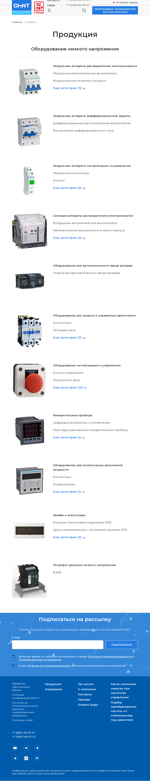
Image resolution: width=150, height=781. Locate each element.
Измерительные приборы (72, 415)
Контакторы (62, 323)
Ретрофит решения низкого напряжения (84, 565)
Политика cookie (22, 720)
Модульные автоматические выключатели (85, 73)
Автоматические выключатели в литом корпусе (89, 230)
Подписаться (122, 644)
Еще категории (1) (67, 437)
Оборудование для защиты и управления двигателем (94, 315)
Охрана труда (88, 704)
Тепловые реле (64, 330)
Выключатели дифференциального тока (83, 130)
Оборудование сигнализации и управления (87, 365)
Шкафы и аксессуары (69, 515)
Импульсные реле (66, 380)
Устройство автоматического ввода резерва (86, 273)
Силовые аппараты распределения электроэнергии (93, 215)
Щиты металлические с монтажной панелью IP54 (90, 529)
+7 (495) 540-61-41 (77, 4)
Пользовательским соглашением (40, 659)
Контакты (85, 694)
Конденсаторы (64, 484)
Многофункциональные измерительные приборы (90, 430)
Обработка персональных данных (21, 686)
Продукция (53, 684)
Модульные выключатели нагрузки (79, 80)
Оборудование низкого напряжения (75, 49)
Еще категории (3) (67, 88)
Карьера (84, 699)
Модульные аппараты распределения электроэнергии (95, 66)
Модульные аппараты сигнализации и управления (92, 166)
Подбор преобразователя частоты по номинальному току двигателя (124, 711)
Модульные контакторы (71, 173)
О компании (87, 689)
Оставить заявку (127, 2)
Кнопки (59, 180)
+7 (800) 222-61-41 (23, 732)
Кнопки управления (68, 372)
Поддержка (53, 689)
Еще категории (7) (67, 337)
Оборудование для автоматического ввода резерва (92, 265)
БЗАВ (57, 572)
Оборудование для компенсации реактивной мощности (88, 467)
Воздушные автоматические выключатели (85, 223)
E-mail (16, 638)
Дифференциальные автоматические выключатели (91, 123)
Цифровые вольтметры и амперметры (81, 422)
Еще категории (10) (68, 387)
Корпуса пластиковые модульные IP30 (82, 522)
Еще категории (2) (67, 188)
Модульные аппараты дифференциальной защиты (91, 116)
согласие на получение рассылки (49, 665)
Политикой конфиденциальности (110, 656)
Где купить (86, 684)
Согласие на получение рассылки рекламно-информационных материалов (25, 709)
